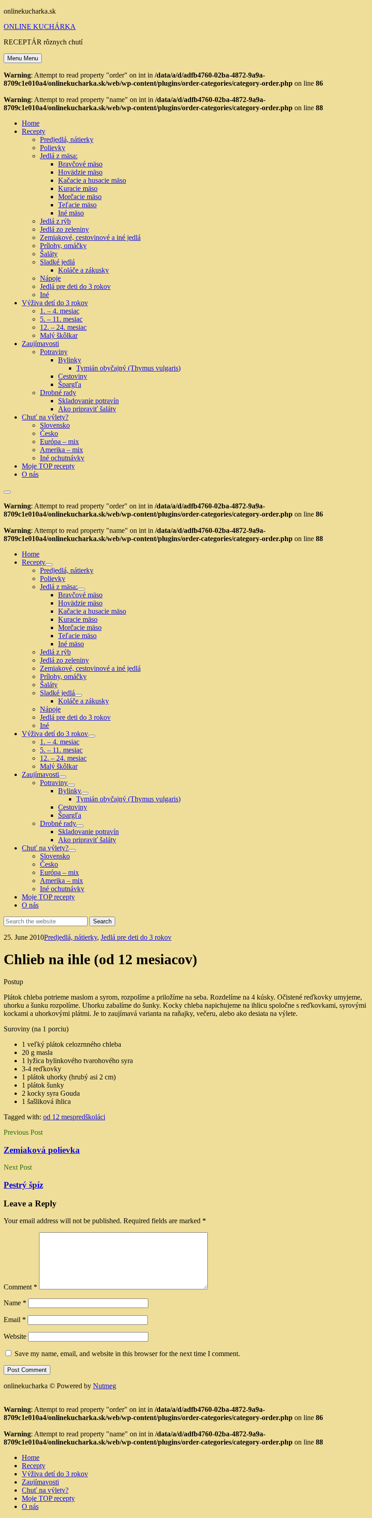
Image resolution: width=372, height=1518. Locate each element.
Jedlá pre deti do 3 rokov (75, 286)
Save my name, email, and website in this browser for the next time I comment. (127, 1353)
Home (30, 123)
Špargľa (69, 384)
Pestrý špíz (23, 1185)
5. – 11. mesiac (61, 319)
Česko (49, 433)
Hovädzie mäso (80, 172)
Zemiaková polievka (42, 1150)
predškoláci (89, 1117)
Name (15, 1303)
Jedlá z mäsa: (59, 156)
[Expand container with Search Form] (7, 492)
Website (15, 1336)
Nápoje (50, 278)
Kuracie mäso (78, 188)
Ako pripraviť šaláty (87, 409)
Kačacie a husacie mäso (92, 180)
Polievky (52, 147)
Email (15, 1319)
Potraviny (54, 352)
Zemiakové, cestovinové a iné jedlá (90, 237)
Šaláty (49, 254)
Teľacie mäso (77, 205)
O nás (30, 474)
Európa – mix (59, 441)
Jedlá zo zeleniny (64, 229)
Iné (44, 294)
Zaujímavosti (40, 343)
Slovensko (55, 425)
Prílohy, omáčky (63, 245)
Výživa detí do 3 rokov (55, 303)
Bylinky (69, 360)
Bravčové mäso (80, 164)
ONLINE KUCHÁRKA (40, 26)
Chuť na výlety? (45, 417)
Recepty (33, 131)
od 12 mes (58, 1117)
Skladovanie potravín (88, 401)
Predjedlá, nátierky (66, 139)
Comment (20, 1287)
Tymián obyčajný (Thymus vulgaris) (128, 368)
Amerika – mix (61, 450)
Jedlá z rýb (55, 221)
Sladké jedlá (57, 262)
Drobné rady (58, 392)
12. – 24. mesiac (63, 327)
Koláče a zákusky (83, 270)
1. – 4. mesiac (59, 311)
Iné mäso (71, 213)
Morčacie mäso (80, 196)
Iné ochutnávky (62, 458)
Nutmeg (104, 1386)
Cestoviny (72, 376)
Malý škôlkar (59, 335)
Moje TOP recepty (48, 466)
